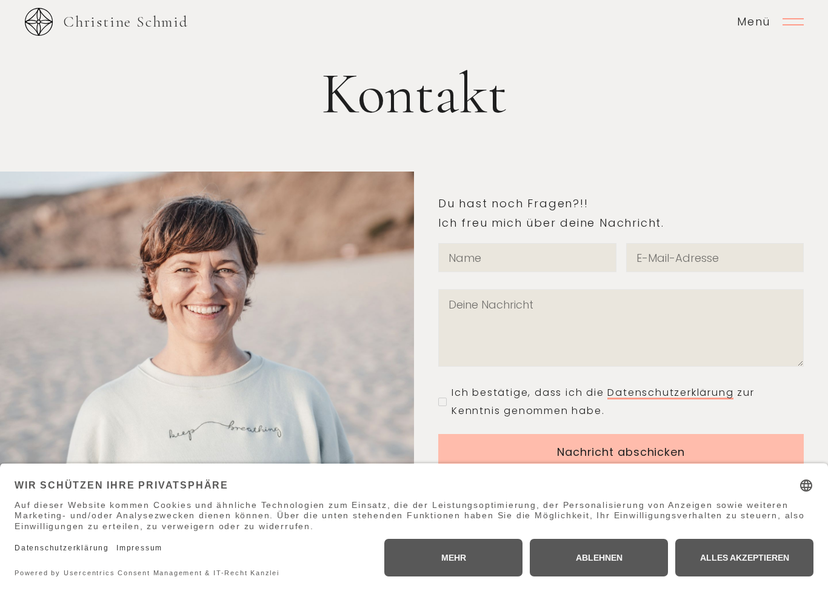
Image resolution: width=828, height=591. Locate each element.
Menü (753, 21)
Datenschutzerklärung (670, 392)
